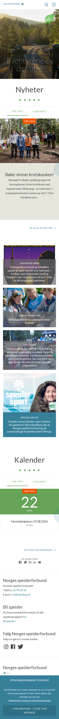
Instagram (6, 646)
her (24, 616)
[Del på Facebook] (20, 562)
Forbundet (40, 111)
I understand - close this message (29, 710)
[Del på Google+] (30, 562)
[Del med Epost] (39, 562)
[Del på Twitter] (25, 562)
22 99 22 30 (19, 590)
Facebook (13, 646)
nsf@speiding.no (20, 594)
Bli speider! (9, 621)
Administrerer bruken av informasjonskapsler (29, 700)
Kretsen (17, 111)
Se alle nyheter (41, 227)
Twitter (20, 646)
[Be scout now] (49, 18)
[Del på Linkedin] (34, 562)
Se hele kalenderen (38, 549)
